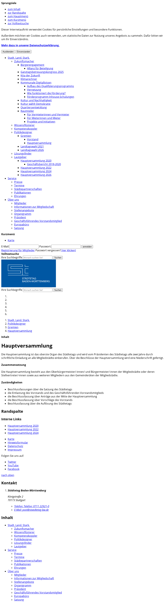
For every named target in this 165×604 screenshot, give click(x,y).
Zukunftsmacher (24, 61)
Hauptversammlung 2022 (36, 168)
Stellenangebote (24, 210)
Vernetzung (34, 89)
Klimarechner (29, 79)
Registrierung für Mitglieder (18, 250)
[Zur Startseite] (28, 286)
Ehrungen (20, 196)
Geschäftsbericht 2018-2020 (44, 164)
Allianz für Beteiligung (40, 68)
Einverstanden (23, 51)
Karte (11, 439)
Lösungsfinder (23, 153)
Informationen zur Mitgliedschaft (34, 207)
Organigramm (22, 214)
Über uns (13, 199)
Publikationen (22, 192)
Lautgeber (20, 157)
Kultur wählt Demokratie (35, 104)
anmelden (87, 246)
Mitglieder (20, 203)
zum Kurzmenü (17, 20)
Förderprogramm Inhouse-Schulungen (50, 97)
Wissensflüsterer (24, 125)
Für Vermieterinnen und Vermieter (48, 114)
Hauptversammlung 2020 (36, 160)
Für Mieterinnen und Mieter (44, 118)
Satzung (19, 228)
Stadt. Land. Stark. (19, 58)
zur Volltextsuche (18, 23)
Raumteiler (27, 111)
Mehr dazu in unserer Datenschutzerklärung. (30, 45)
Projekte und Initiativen (41, 121)
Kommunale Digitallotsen (36, 82)
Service (12, 178)
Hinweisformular (18, 442)
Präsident (20, 217)
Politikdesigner (23, 132)
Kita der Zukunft (30, 75)
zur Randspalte (17, 13)
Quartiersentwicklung (34, 107)
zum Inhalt (14, 9)
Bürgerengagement (32, 65)
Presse (18, 182)
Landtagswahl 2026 (32, 150)
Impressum (15, 449)
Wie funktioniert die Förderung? (46, 93)
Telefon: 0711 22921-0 (31, 506)
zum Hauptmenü (18, 16)
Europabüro (21, 224)
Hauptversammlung (39, 143)
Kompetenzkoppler (25, 128)
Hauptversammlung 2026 (36, 175)
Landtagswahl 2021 (32, 146)
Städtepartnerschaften (28, 189)
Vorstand (32, 139)
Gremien (26, 136)
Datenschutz (15, 446)
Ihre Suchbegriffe (11, 257)
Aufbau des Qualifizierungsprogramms (50, 86)
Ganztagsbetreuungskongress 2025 (42, 72)
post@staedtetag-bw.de (31, 510)
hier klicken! (68, 250)
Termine (19, 185)
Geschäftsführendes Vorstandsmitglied (38, 221)
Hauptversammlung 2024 (36, 171)
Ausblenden (8, 51)
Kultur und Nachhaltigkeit (36, 100)
